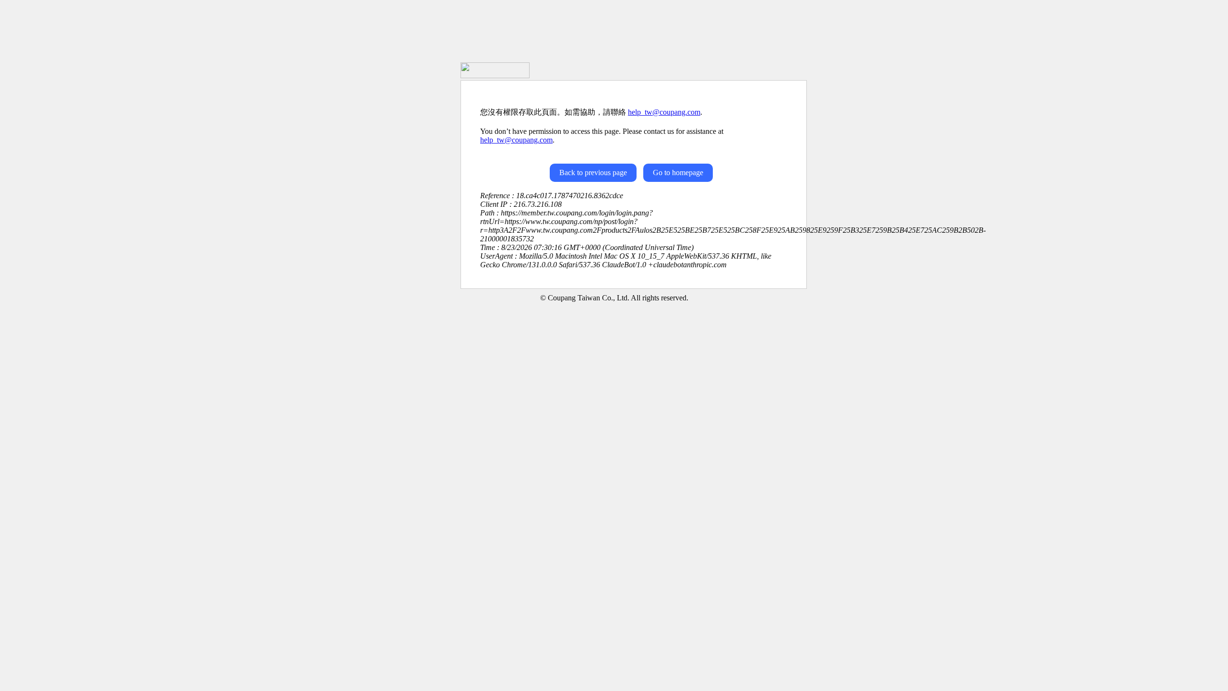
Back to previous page (593, 172)
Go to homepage (678, 172)
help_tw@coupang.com (664, 112)
